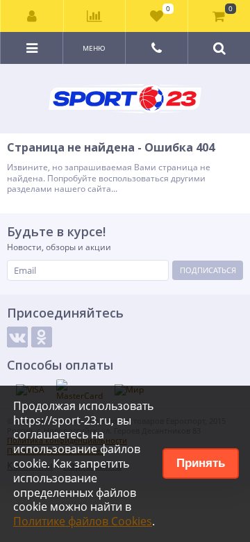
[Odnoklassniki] (41, 337)
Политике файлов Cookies (82, 521)
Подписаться (208, 270)
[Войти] (32, 16)
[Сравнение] (94, 16)
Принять (200, 463)
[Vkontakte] (17, 337)
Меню (94, 48)
